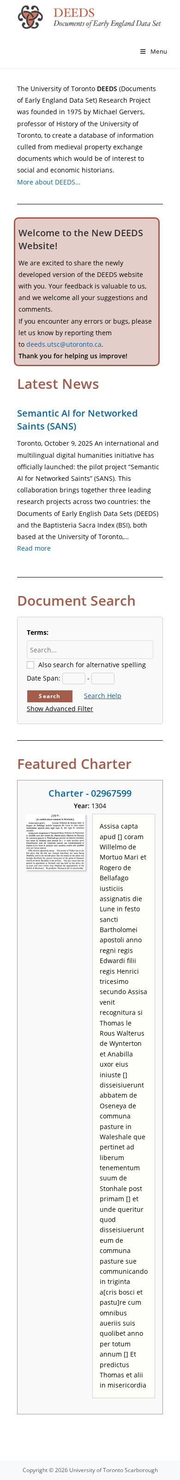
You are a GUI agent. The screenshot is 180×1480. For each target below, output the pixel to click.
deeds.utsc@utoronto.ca (64, 344)
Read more (34, 548)
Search (49, 696)
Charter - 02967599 (90, 793)
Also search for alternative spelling (92, 664)
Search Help (102, 695)
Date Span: (43, 678)
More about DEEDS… (48, 182)
